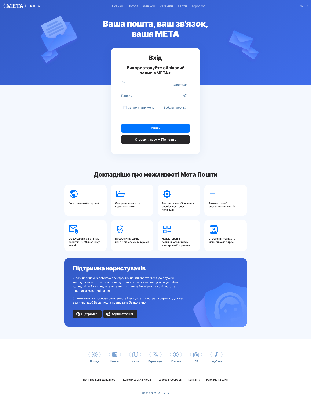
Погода (133, 6)
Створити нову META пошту (155, 139)
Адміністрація (122, 314)
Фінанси (149, 6)
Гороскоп (198, 6)
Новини (117, 6)
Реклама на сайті (217, 379)
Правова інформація (169, 379)
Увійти (155, 128)
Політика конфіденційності (100, 379)
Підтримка (89, 314)
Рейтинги (166, 6)
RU (306, 6)
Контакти (194, 379)
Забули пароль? (175, 107)
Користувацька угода (137, 379)
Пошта (34, 6)
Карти (182, 6)
